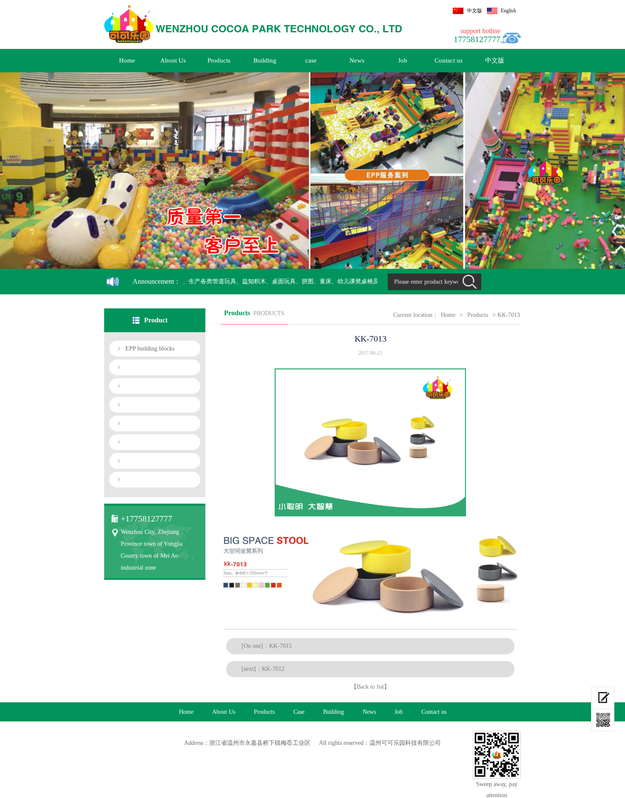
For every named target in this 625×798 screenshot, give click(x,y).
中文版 (474, 11)
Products (218, 60)
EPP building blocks (149, 348)
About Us (173, 60)
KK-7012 (273, 669)
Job (402, 60)
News (356, 60)
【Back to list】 (370, 687)
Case (298, 712)
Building (264, 60)
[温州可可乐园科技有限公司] (253, 24)
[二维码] (602, 720)
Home (127, 60)
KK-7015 (280, 646)
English (508, 11)
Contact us (449, 60)
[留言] (602, 698)
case (311, 60)
